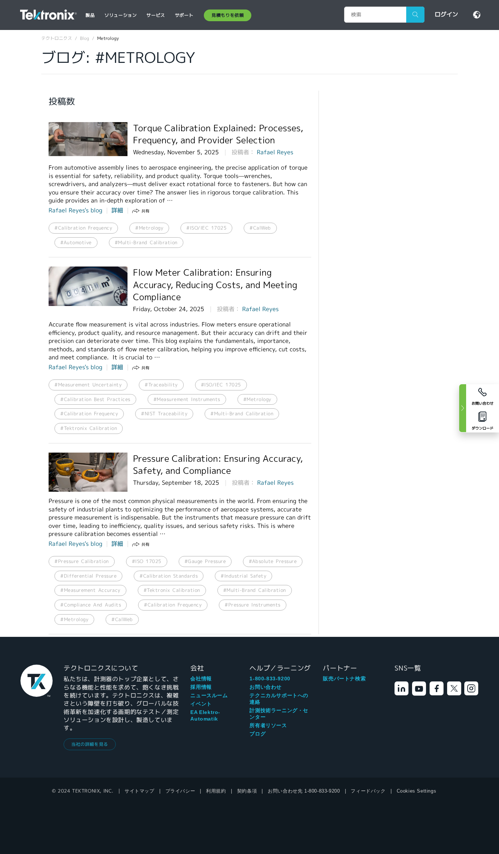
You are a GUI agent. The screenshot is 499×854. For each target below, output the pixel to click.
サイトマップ (140, 791)
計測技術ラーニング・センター (279, 713)
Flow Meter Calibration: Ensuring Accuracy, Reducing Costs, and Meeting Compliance (215, 285)
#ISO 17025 (146, 561)
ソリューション (120, 15)
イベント (201, 704)
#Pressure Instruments (253, 604)
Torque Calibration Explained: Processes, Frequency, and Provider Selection (218, 134)
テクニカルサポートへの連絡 (279, 698)
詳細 (117, 210)
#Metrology (149, 227)
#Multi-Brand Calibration (146, 242)
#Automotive (76, 242)
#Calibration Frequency (83, 227)
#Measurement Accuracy (90, 590)
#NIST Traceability (164, 413)
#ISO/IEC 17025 (206, 227)
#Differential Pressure (88, 576)
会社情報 (201, 678)
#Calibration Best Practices (95, 399)
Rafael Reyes (275, 152)
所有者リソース (268, 725)
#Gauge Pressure (205, 561)
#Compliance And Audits (90, 604)
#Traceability (161, 384)
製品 (90, 15)
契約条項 (247, 791)
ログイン (446, 14)
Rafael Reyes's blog (75, 210)
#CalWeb (260, 227)
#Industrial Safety (243, 576)
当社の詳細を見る (89, 744)
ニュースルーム (209, 695)
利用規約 (216, 791)
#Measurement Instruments (186, 399)
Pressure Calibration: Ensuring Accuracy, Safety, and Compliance (218, 465)
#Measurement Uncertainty (88, 384)
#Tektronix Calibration (88, 428)
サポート (184, 15)
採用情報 (201, 687)
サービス (155, 15)
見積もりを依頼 (228, 15)
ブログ (258, 734)
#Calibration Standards (169, 576)
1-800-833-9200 (270, 678)
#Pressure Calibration (81, 561)
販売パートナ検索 (344, 678)
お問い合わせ (266, 687)
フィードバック (368, 791)
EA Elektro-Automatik (205, 715)
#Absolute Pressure (273, 561)
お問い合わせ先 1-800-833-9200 (304, 791)
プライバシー (180, 791)
